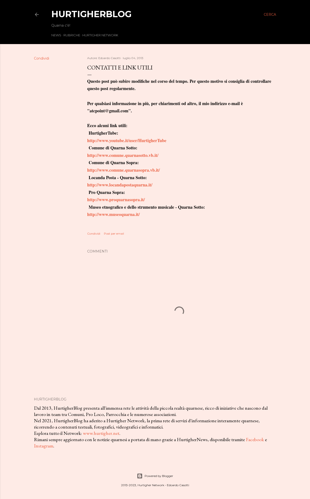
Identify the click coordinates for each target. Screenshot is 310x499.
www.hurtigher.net (101, 433)
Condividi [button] (41, 58)
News (56, 35)
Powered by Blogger (159, 476)
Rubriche (71, 35)
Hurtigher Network (100, 35)
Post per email (114, 233)
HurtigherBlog (91, 14)
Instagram (43, 446)
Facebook (255, 439)
